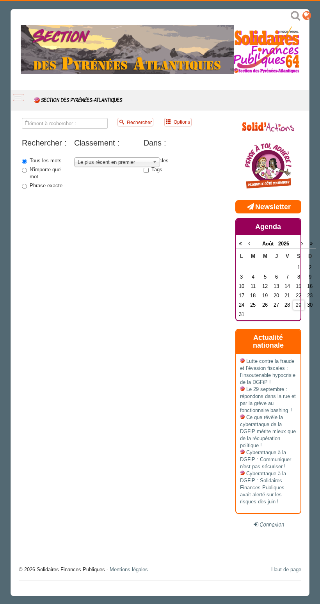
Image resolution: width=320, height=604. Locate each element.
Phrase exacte (46, 185)
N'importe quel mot (46, 173)
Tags (156, 169)
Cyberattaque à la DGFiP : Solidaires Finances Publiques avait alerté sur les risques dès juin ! (263, 488)
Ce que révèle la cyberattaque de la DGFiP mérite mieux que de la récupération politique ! (268, 431)
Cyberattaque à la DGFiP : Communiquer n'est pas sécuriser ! (265, 459)
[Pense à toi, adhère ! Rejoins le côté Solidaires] (268, 166)
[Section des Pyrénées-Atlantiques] (127, 49)
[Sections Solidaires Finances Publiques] (306, 17)
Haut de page (286, 569)
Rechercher (139, 122)
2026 (283, 244)
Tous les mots (46, 160)
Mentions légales (129, 569)
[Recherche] (295, 17)
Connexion (272, 524)
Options (181, 122)
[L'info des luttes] (268, 126)
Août (270, 244)
